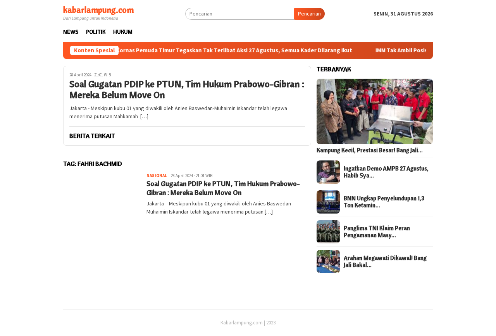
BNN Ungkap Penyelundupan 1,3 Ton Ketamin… (384, 202)
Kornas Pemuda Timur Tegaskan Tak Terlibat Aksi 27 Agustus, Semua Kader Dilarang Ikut (225, 50)
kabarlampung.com (98, 9)
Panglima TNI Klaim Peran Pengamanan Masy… (377, 232)
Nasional (156, 175)
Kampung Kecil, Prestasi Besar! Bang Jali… (370, 150)
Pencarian (309, 13)
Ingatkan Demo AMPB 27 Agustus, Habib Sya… (386, 172)
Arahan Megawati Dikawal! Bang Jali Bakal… (385, 262)
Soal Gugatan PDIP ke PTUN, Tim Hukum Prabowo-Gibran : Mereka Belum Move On (186, 89)
